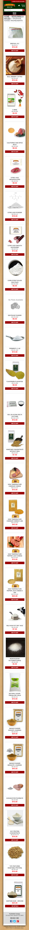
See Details (15, 906)
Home (6, 16)
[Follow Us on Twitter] (14, 922)
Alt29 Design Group (18, 927)
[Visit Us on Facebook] (11, 922)
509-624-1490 (14, 918)
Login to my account (18, 1)
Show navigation (14, 13)
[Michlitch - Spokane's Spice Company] (8, 6)
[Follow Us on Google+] (17, 922)
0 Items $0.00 (23, 5)
